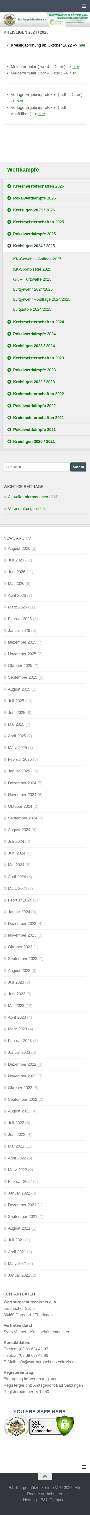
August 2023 (19, 970)
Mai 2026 (16, 583)
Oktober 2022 (20, 1087)
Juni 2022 (16, 1134)
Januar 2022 (19, 1193)
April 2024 (17, 877)
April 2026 (17, 595)
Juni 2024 (16, 853)
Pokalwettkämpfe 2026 (34, 198)
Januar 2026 (19, 630)
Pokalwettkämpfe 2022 (34, 406)
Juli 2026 (16, 560)
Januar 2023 (19, 1052)
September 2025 (22, 677)
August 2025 (19, 689)
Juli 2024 (16, 841)
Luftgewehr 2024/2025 (33, 289)
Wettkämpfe (23, 170)
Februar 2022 (20, 1181)
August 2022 (19, 1111)
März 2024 (17, 888)
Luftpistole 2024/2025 (32, 309)
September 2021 (22, 1216)
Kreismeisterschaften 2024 (38, 322)
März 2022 (17, 1170)
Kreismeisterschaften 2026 (38, 186)
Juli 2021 (16, 1240)
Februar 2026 (20, 619)
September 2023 (22, 958)
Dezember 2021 (22, 1205)
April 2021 (17, 1252)
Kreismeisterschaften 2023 (38, 358)
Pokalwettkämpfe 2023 (34, 370)
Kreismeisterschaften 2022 (38, 394)
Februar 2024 (20, 900)
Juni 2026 (16, 572)
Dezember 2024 (22, 783)
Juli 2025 (16, 701)
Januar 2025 (19, 771)
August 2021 (19, 1228)
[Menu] (84, 6)
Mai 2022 (16, 1146)
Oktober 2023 (20, 947)
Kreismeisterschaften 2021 (38, 417)
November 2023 (22, 935)
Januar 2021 (19, 1275)
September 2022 (22, 1099)
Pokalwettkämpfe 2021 (34, 429)
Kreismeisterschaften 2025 (38, 222)
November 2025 (22, 654)
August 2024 (19, 830)
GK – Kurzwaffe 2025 (32, 279)
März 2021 (17, 1263)
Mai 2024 (16, 865)
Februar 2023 (20, 1040)
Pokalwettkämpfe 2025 (34, 234)
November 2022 (22, 1076)
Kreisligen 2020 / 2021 (34, 441)
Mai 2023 (16, 1005)
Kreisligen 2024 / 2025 (34, 246)
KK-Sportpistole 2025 (32, 269)
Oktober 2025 (20, 665)
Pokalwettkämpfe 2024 (34, 334)
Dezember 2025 (22, 642)
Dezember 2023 (22, 923)
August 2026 (19, 548)
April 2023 (17, 1017)
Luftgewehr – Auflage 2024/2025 (41, 299)
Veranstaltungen (22, 508)
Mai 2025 (16, 724)
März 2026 (17, 607)
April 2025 (17, 736)
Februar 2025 (20, 759)
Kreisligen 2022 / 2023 (34, 382)
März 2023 (17, 1029)
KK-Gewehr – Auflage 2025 (37, 259)
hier (82, 45)
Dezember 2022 (22, 1064)
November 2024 (22, 794)
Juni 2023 (16, 994)
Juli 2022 (16, 1123)
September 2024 (22, 818)
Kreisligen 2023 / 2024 (34, 346)
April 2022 (17, 1158)
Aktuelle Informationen (28, 497)
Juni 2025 (16, 712)
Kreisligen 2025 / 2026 (34, 210)
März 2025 (17, 747)
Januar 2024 (19, 912)
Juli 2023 (16, 982)
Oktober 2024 (20, 806)
